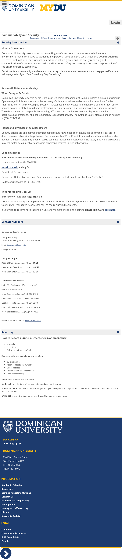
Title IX (5, 541)
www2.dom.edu (9, 167)
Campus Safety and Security (20, 35)
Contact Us (7, 496)
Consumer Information (13, 533)
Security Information (14, 42)
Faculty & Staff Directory (14, 508)
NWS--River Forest (33, 320)
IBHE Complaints (10, 537)
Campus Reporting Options (16, 492)
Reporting (7, 332)
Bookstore (7, 489)
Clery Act (6, 529)
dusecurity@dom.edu (16, 245)
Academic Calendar (11, 485)
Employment (8, 504)
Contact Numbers (12, 221)
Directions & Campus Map (15, 500)
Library (5, 512)
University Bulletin (11, 516)
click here (110, 209)
